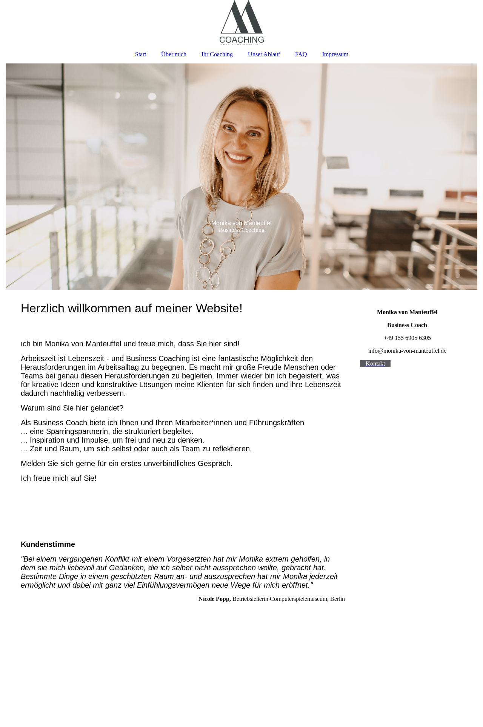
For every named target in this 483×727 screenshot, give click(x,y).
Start (140, 54)
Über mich (173, 54)
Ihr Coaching (217, 54)
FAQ (301, 54)
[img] (241, 22)
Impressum (335, 54)
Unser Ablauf (264, 54)
